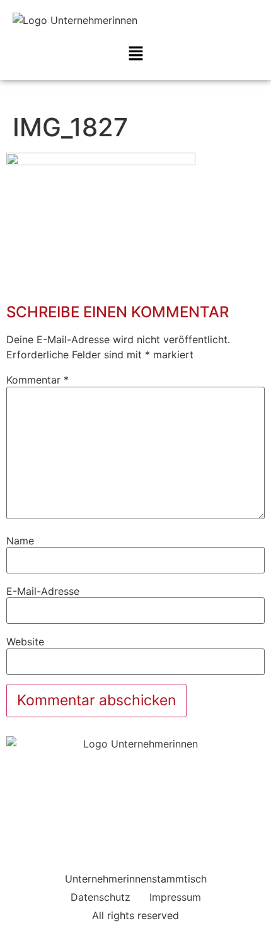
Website (25, 642)
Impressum (175, 897)
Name (20, 541)
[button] (135, 53)
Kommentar (37, 380)
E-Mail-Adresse (42, 591)
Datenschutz (100, 897)
